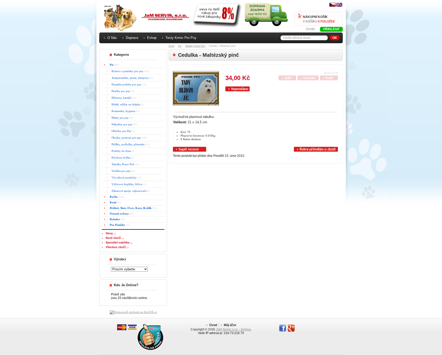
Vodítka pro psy (119, 170)
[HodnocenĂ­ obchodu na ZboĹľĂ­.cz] (133, 312)
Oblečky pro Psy (119, 130)
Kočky (114, 196)
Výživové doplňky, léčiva (125, 184)
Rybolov (115, 219)
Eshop (152, 38)
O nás (112, 38)
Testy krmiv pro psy (180, 38)
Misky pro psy (118, 117)
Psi (179, 46)
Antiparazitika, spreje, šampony (128, 77)
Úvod (310, 29)
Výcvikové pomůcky (122, 177)
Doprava (132, 38)
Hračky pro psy (119, 91)
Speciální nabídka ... (119, 242)
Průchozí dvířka (119, 157)
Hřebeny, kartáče (119, 97)
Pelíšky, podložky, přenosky (126, 144)
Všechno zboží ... (117, 247)
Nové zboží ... (115, 237)
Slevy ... (111, 233)
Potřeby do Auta (119, 150)
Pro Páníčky (117, 224)
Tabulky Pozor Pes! (195, 46)
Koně (113, 202)
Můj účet (230, 325)
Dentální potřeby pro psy (124, 84)
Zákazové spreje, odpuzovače (127, 190)
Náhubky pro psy (120, 124)
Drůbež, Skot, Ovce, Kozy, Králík (130, 207)
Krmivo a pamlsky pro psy (125, 71)
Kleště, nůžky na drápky (124, 104)
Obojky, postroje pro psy (124, 137)
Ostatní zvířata (119, 213)
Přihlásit (331, 29)
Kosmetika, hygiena (121, 111)
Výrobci (120, 259)
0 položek (326, 21)
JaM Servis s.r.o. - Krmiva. (233, 329)
